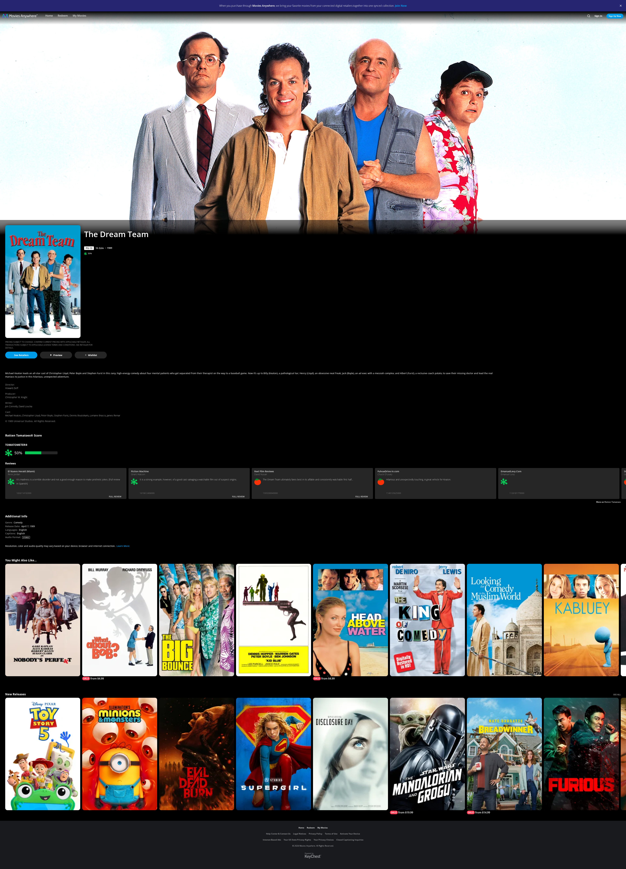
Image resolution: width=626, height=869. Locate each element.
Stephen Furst (61, 415)
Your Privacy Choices (324, 839)
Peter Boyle (47, 415)
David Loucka (25, 406)
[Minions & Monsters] (119, 754)
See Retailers (21, 355)
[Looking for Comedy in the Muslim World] (504, 620)
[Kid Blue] (273, 620)
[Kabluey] (581, 620)
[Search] (588, 16)
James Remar (113, 415)
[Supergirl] (273, 754)
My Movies (79, 15)
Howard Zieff (11, 388)
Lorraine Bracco (98, 415)
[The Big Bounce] (196, 620)
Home (49, 15)
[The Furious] (581, 754)
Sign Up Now (615, 16)
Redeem (63, 15)
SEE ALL (617, 694)
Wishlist (92, 355)
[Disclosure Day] (350, 754)
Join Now (401, 5)
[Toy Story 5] (42, 754)
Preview (57, 355)
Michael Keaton (13, 415)
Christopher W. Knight (16, 397)
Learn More (123, 546)
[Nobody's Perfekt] (42, 620)
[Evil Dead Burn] (196, 754)
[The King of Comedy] (427, 620)
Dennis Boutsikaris (79, 415)
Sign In (598, 15)
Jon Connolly (11, 406)
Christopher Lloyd (31, 415)
